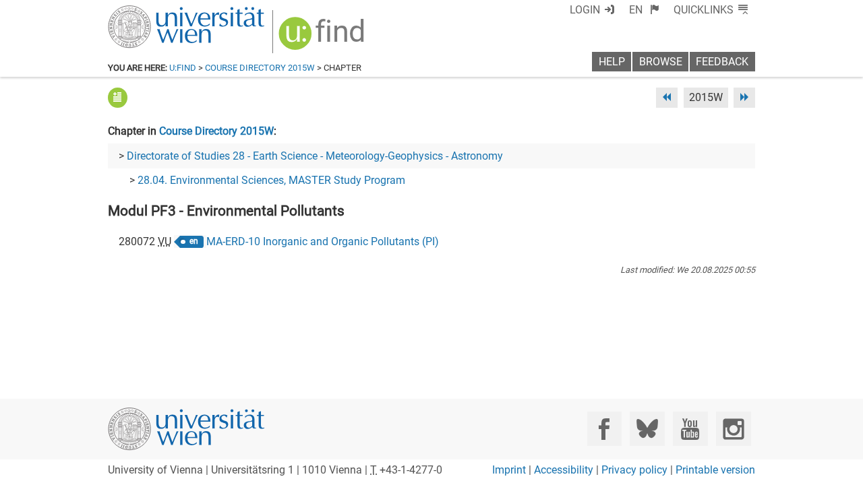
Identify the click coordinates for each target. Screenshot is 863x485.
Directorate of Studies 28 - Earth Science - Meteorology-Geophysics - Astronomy (315, 156)
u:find (182, 68)
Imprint (509, 469)
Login (585, 9)
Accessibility (563, 469)
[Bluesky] (647, 429)
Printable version (715, 469)
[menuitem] (644, 10)
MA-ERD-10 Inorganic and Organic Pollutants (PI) (322, 241)
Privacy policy (634, 469)
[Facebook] (604, 429)
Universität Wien (154, 11)
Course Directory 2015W (260, 68)
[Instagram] (733, 429)
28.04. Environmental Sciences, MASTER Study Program (271, 180)
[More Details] (117, 97)
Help (612, 61)
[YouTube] (690, 429)
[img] (323, 38)
